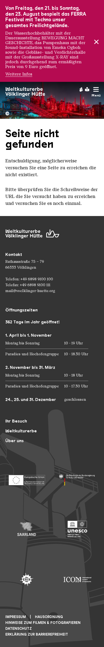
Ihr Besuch (16, 421)
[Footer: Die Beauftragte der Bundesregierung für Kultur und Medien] (77, 478)
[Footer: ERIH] (26, 579)
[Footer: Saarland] (26, 529)
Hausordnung (49, 617)
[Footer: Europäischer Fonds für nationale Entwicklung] (26, 478)
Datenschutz (18, 629)
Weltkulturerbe (21, 430)
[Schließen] (96, 41)
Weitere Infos (18, 74)
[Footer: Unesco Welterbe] (77, 529)
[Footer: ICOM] (77, 579)
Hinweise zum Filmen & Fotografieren (43, 623)
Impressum (15, 617)
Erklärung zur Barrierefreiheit (36, 634)
